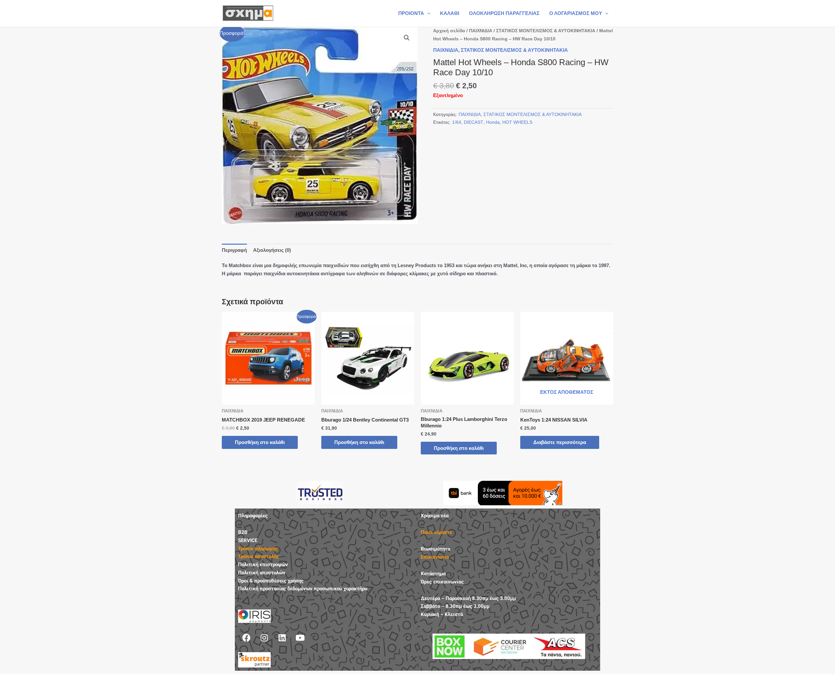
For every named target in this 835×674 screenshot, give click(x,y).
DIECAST (473, 122)
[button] (427, 13)
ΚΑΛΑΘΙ (449, 13)
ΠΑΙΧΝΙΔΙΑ (480, 30)
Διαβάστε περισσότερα (559, 442)
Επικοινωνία (435, 557)
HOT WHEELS (517, 122)
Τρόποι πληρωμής (258, 549)
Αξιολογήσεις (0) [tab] (272, 250)
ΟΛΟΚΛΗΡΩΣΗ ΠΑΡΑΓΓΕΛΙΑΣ (504, 13)
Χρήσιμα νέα (434, 516)
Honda (493, 122)
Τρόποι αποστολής (258, 556)
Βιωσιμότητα (435, 549)
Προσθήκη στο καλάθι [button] (260, 442)
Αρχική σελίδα (449, 30)
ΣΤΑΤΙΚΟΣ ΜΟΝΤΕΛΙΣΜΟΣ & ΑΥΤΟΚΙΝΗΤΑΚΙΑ (545, 30)
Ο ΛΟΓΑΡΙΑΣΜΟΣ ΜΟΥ (575, 13)
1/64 (456, 122)
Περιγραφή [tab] (234, 250)
